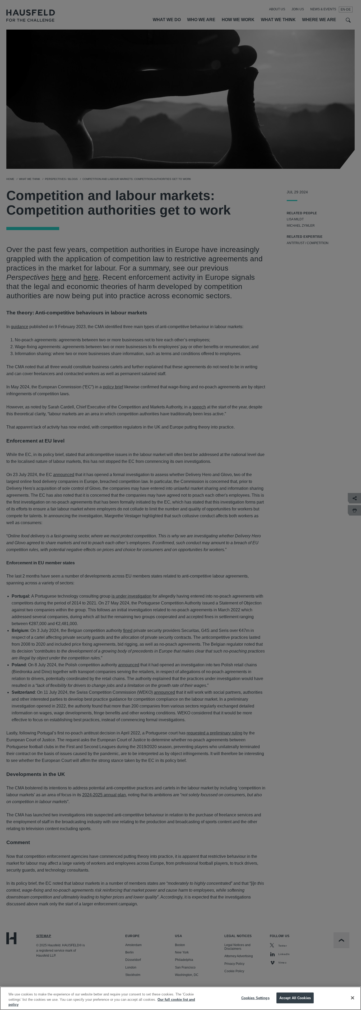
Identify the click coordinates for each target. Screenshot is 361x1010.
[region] (180, 998)
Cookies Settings (255, 998)
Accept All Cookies (295, 998)
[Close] (352, 998)
